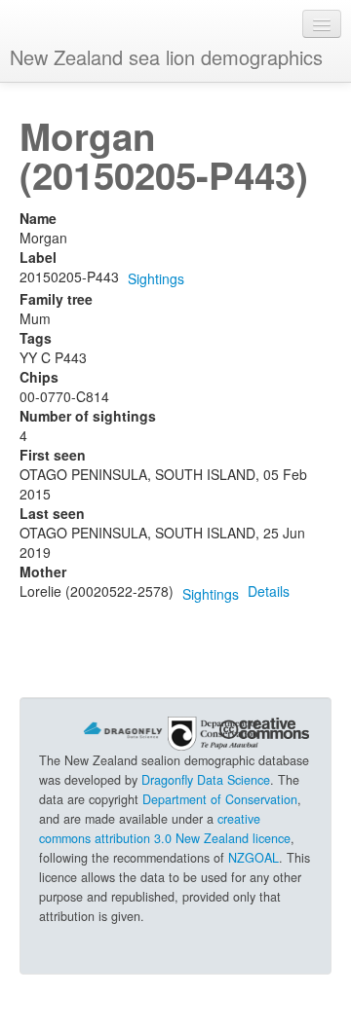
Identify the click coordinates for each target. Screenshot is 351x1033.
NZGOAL (253, 858)
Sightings (156, 278)
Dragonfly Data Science (205, 780)
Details (269, 591)
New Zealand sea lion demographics (166, 57)
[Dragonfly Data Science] (123, 728)
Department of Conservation (219, 799)
